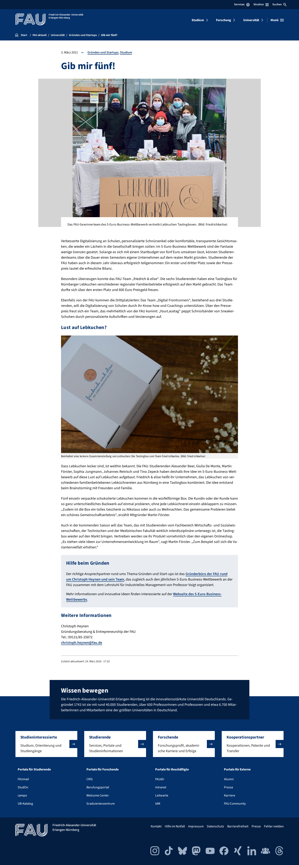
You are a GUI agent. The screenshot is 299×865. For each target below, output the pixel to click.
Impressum (196, 826)
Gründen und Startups (103, 52)
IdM (157, 803)
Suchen (277, 4)
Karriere (229, 795)
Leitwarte (161, 795)
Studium (198, 20)
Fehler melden (274, 826)
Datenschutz (215, 826)
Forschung (223, 20)
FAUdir (159, 779)
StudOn (23, 787)
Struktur (258, 4)
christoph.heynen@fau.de (81, 642)
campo (22, 795)
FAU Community (235, 803)
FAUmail (23, 779)
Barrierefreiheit (237, 826)
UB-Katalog (25, 803)
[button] (46, 744)
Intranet (160, 787)
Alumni (229, 779)
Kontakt (156, 826)
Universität (251, 20)
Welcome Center (97, 795)
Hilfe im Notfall (175, 826)
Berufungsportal (97, 787)
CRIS (89, 779)
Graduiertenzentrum (100, 803)
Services (239, 4)
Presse (228, 787)
